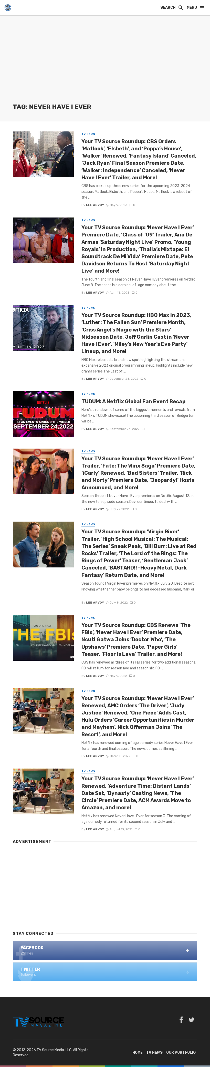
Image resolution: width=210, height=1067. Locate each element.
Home (137, 1052)
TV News (88, 134)
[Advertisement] (105, 64)
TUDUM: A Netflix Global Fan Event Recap (133, 401)
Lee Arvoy (95, 205)
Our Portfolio (181, 1052)
